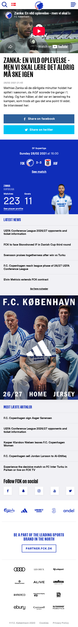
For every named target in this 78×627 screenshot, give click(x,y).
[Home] (39, 5)
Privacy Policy (61, 623)
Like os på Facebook (8, 491)
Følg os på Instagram (39, 491)
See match (39, 171)
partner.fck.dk (39, 548)
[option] (39, 31)
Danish (14, 4)
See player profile (13, 208)
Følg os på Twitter (70, 491)
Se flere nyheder (39, 288)
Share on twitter (41, 129)
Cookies (44, 623)
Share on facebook (41, 118)
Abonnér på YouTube (55, 491)
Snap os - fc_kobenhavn (23, 491)
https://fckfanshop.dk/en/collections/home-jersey (34, 299)
